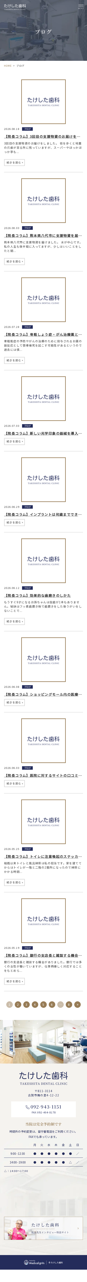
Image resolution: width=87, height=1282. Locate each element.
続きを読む (15, 162)
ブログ (27, 129)
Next (83, 1033)
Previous (4, 1033)
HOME (8, 65)
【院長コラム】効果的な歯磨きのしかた (37, 595)
